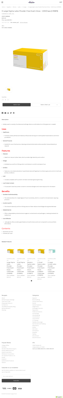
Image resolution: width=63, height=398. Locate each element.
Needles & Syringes (37, 322)
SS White (4, 347)
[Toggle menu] (2, 2)
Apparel (34, 298)
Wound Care (35, 336)
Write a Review (23, 22)
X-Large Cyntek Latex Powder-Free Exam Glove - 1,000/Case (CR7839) (52, 268)
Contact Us (5, 305)
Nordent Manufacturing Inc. (9, 348)
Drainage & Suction (37, 308)
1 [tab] (31, 280)
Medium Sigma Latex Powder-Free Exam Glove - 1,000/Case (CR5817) (31, 268)
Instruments (35, 318)
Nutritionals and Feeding (39, 324)
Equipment (35, 310)
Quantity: (4, 97)
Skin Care (34, 329)
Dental (34, 303)
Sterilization (35, 330)
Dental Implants (36, 305)
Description (5, 119)
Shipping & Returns (7, 303)
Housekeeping (36, 315)
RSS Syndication (6, 308)
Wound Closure (36, 337)
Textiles (34, 334)
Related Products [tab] (7, 241)
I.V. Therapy (35, 320)
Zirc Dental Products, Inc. (8, 355)
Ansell (3, 357)
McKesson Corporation (8, 354)
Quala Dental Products (8, 360)
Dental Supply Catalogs (8, 299)
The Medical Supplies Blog (8, 306)
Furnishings (35, 313)
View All (4, 362)
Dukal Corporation (7, 352)
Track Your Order (6, 301)
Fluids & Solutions (37, 311)
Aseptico (4, 359)
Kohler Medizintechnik (8, 350)
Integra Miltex (5, 345)
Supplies (34, 332)
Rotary (34, 327)
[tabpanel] (11, 262)
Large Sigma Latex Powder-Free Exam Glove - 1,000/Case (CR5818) (11, 268)
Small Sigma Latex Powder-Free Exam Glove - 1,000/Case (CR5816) (21, 268)
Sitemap (4, 310)
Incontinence (36, 317)
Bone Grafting (36, 299)
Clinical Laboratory (37, 301)
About (3, 298)
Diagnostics (35, 306)
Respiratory (35, 325)
